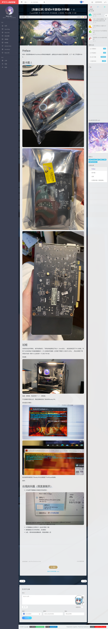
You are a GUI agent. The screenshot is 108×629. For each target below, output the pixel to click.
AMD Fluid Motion (93, 162)
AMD (90, 159)
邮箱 (44, 611)
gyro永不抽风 (34, 13)
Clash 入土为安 (97, 14)
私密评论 (78, 607)
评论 (23, 593)
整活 (101, 159)
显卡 (98, 159)
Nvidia (94, 159)
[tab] (91, 6)
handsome (86, 627)
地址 (66, 611)
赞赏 (54, 567)
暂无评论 (62, 13)
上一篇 (22, 581)
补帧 (105, 159)
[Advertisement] (53, 545)
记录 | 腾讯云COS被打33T (99, 26)
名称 (23, 611)
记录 (75, 13)
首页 (23, 17)
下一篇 (84, 581)
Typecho (75, 627)
